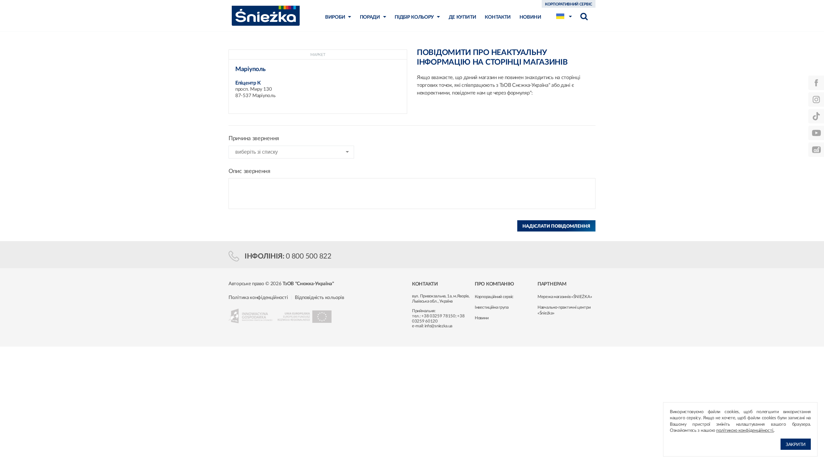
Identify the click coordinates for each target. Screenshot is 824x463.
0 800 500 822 (309, 256)
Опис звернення (249, 171)
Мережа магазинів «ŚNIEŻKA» (565, 297)
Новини (481, 318)
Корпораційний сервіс (494, 297)
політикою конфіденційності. (745, 430)
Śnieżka (266, 15)
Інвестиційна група (492, 307)
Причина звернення (254, 138)
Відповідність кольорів (319, 297)
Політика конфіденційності (258, 297)
